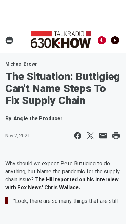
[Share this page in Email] (103, 135)
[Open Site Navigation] (9, 40)
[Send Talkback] (102, 40)
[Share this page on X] (90, 135)
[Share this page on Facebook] (77, 135)
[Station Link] (61, 40)
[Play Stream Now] (115, 40)
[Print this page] (116, 135)
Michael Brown (21, 64)
